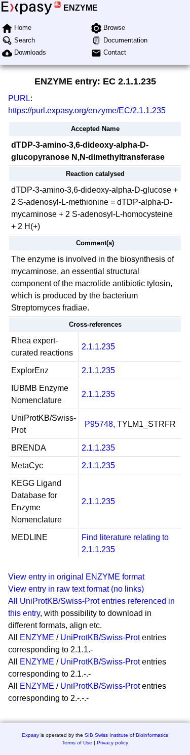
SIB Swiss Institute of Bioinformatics (126, 735)
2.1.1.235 (98, 346)
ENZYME (80, 8)
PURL (19, 98)
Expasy (30, 735)
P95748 (99, 424)
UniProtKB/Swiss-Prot (100, 637)
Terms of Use (77, 742)
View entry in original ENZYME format (76, 576)
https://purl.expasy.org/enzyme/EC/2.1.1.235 (87, 110)
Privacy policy (112, 742)
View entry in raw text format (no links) (76, 589)
